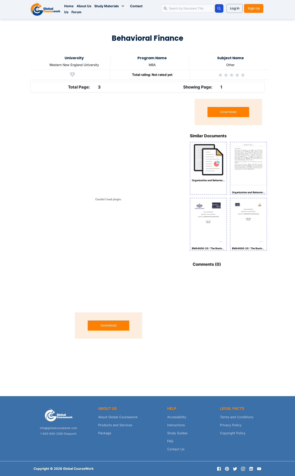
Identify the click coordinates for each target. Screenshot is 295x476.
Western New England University (74, 65)
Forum (76, 12)
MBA (152, 65)
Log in (234, 8)
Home (69, 6)
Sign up (254, 8)
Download (108, 325)
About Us (84, 6)
